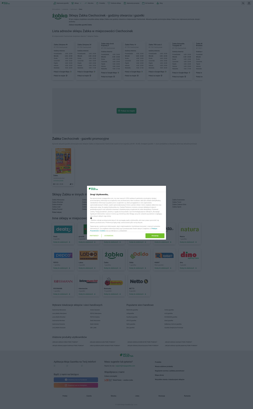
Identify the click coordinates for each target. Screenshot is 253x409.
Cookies (102, 231)
